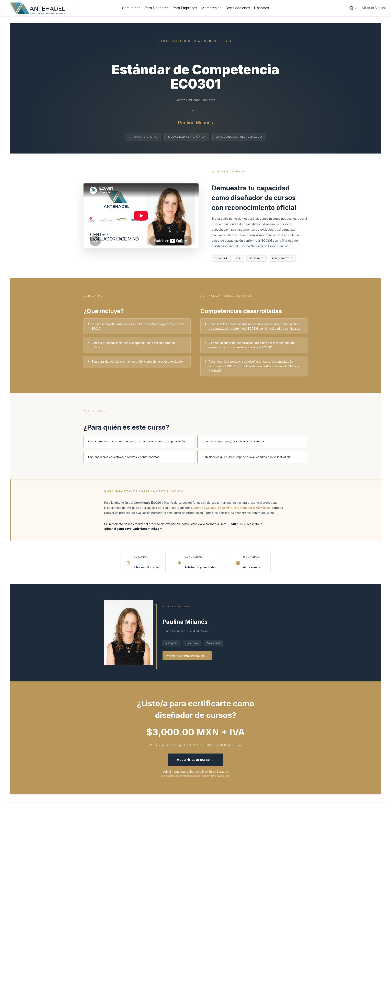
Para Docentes (157, 8)
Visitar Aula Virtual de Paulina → (187, 655)
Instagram (171, 643)
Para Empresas (185, 8)
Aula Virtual (213, 643)
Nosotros (261, 8)
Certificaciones (237, 8)
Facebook (192, 643)
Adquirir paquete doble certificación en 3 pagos (195, 771)
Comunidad (131, 8)
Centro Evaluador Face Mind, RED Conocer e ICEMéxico (232, 507)
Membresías (211, 8)
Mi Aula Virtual (374, 8)
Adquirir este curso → (195, 760)
